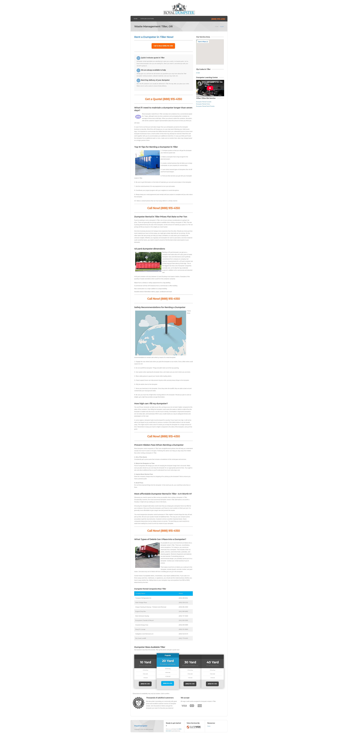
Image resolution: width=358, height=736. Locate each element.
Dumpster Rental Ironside (203, 101)
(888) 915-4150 (218, 19)
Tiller (222, 26)
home (216, 26)
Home (135, 18)
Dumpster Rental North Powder (205, 106)
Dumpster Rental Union (203, 104)
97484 (198, 73)
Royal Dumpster (140, 726)
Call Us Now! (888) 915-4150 (163, 46)
